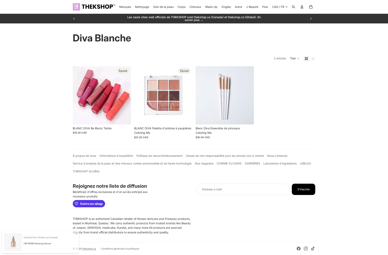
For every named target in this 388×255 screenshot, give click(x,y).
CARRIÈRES (252, 163)
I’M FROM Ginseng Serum (37, 243)
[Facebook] (298, 248)
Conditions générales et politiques (120, 248)
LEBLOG (305, 163)
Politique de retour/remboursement (159, 155)
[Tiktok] (312, 248)
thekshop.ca (89, 248)
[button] (294, 58)
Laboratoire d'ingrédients (280, 163)
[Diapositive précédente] (74, 18)
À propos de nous (84, 155)
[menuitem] (265, 7)
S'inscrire (303, 189)
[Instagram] (305, 248)
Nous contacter (277, 155)
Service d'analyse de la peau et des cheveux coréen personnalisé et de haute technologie (132, 163)
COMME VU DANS (229, 163)
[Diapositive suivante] (310, 18)
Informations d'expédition (116, 155)
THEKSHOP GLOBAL (86, 171)
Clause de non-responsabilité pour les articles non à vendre (225, 155)
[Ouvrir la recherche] (293, 6)
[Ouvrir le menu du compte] (301, 6)
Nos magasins (204, 163)
